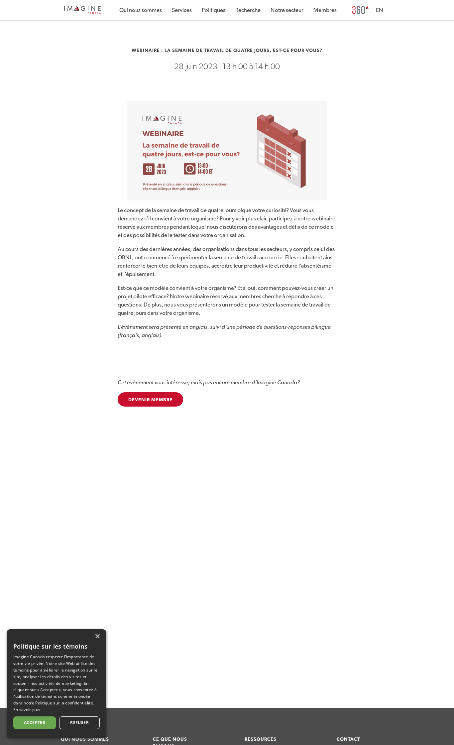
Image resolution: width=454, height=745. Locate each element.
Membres (325, 10)
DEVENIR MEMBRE (150, 400)
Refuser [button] (79, 722)
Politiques (213, 10)
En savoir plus (26, 709)
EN (379, 10)
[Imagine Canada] (82, 13)
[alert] (56, 683)
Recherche (248, 10)
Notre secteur (287, 10)
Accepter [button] (34, 722)
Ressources (261, 739)
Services (182, 10)
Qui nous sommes (140, 10)
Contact (348, 739)
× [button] (97, 636)
